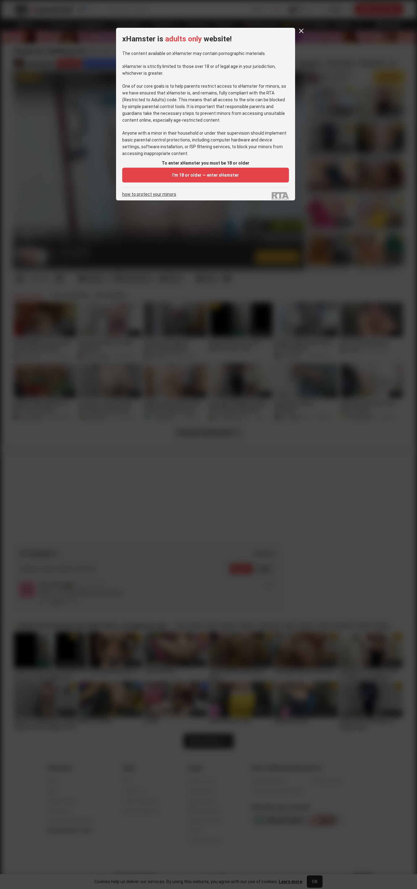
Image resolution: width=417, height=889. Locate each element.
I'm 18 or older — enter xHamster (205, 175)
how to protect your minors (149, 194)
